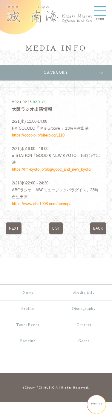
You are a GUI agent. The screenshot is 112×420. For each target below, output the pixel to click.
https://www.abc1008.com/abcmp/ (41, 203)
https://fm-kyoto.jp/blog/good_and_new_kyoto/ (52, 169)
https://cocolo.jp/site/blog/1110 (38, 135)
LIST (56, 228)
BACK (98, 228)
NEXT (14, 228)
